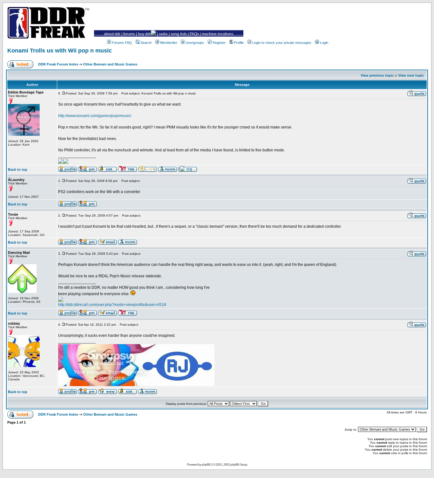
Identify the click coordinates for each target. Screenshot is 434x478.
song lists (179, 34)
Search (146, 43)
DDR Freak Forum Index (58, 64)
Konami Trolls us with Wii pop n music (59, 50)
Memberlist (168, 43)
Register (219, 43)
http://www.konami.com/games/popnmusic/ (94, 116)
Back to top (17, 169)
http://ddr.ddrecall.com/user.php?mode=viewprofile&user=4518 (112, 304)
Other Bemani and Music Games (110, 64)
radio (163, 34)
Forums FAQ (122, 43)
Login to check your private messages (281, 43)
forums (129, 34)
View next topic (411, 75)
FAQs (194, 34)
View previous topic (377, 75)
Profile (239, 43)
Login (324, 43)
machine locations (217, 34)
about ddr (112, 34)
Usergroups (195, 43)
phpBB (206, 464)
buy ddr (144, 34)
